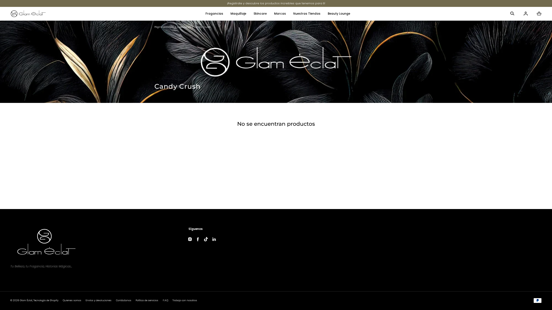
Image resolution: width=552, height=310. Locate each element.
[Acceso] (525, 13)
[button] (512, 13)
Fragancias (214, 14)
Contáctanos (123, 300)
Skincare (260, 14)
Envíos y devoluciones (98, 300)
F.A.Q (165, 300)
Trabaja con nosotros (184, 300)
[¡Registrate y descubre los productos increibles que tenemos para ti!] (276, 3)
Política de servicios (147, 300)
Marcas (280, 14)
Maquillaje (238, 14)
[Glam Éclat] (28, 13)
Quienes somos (72, 300)
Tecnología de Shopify (45, 300)
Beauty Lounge (339, 14)
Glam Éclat (26, 300)
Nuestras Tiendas (306, 14)
